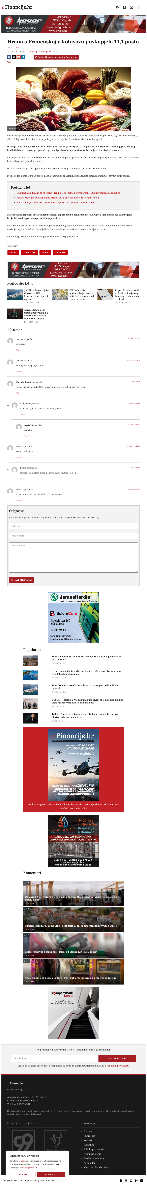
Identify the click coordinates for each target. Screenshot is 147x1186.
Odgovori (19, 350)
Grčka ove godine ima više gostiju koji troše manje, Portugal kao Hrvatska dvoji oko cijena (86, 672)
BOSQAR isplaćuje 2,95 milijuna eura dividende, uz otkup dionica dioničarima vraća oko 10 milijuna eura (87, 701)
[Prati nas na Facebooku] (120, 1180)
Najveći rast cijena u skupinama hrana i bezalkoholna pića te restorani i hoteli (58, 197)
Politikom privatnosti (28, 1168)
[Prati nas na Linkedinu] (131, 1180)
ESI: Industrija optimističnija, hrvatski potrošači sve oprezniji (81, 293)
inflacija (60, 252)
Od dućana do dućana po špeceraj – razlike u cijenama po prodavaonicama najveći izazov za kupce (68, 192)
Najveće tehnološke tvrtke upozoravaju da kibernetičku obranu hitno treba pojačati (36, 314)
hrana (45, 252)
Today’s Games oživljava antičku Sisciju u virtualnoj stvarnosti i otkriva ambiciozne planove (86, 715)
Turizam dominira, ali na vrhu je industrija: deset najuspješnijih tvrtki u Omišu (86, 658)
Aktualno (13, 48)
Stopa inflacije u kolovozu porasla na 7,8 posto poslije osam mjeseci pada (55, 202)
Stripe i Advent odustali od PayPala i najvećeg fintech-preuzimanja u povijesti (127, 295)
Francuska (29, 252)
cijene (13, 252)
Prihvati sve (51, 1174)
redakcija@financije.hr (27, 1100)
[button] (9, 57)
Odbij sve (23, 1174)
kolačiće (22, 1161)
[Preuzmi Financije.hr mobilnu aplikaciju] (117, 7)
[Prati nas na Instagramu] (126, 1180)
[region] (37, 1165)
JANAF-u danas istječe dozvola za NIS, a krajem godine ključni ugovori (36, 295)
